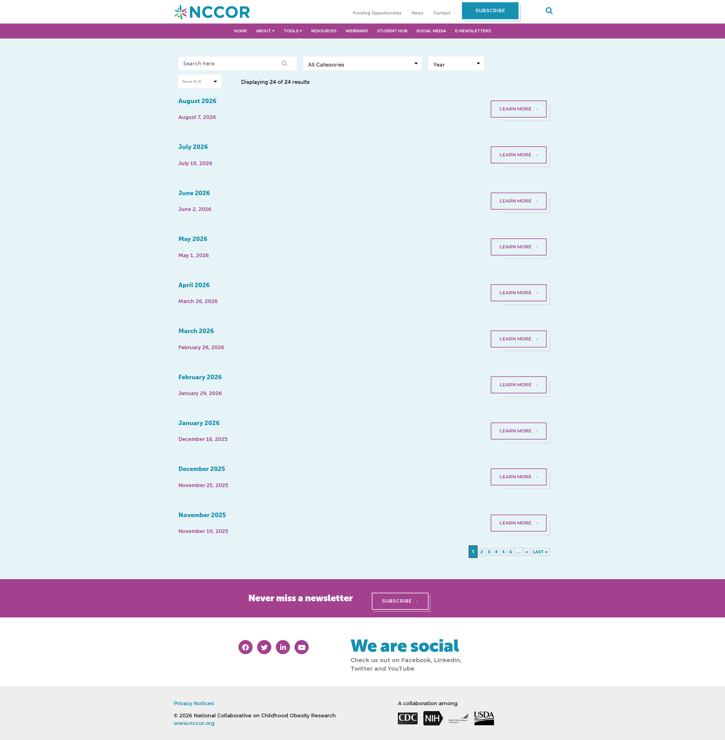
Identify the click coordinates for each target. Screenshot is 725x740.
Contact (442, 13)
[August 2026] (519, 96)
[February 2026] (519, 372)
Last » (540, 552)
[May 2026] (519, 234)
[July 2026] (519, 142)
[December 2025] (519, 464)
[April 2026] (519, 280)
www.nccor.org (194, 723)
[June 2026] (519, 188)
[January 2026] (519, 418)
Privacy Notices (194, 703)
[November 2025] (519, 510)
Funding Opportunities (377, 13)
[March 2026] (519, 326)
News (417, 13)
